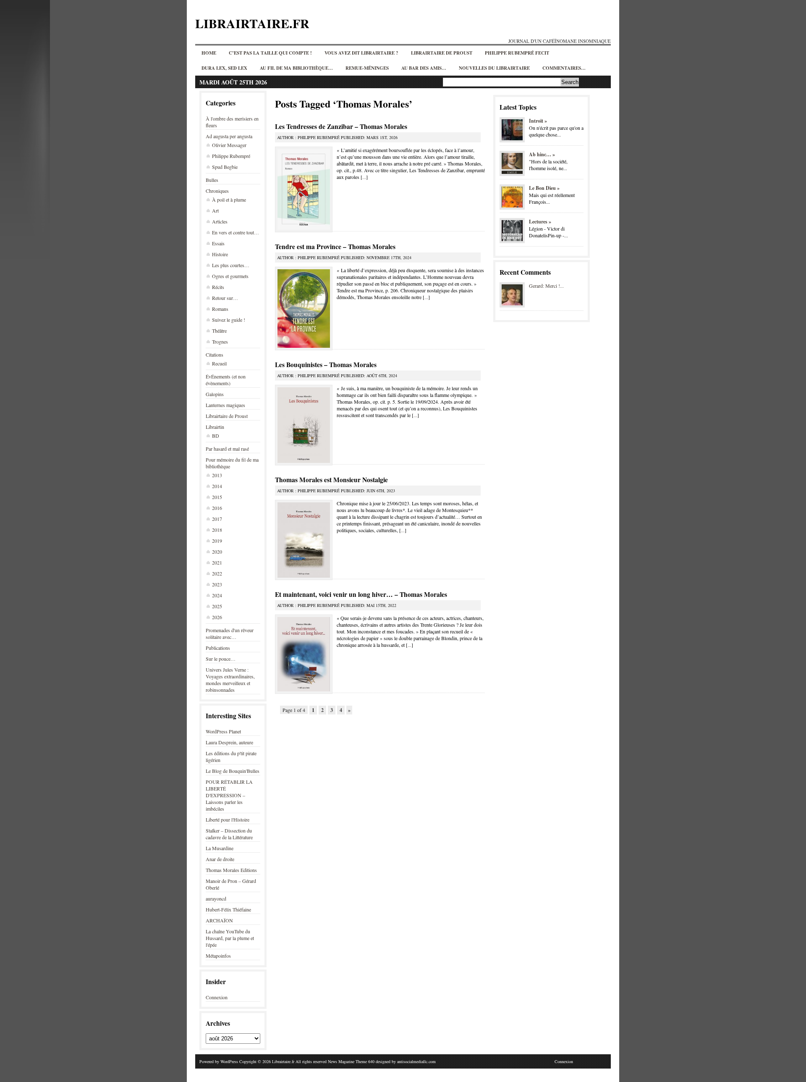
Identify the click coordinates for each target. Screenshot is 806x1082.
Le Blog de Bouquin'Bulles (232, 770)
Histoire (220, 254)
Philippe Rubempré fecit (517, 53)
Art (215, 210)
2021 (217, 562)
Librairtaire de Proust (441, 53)
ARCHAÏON (219, 920)
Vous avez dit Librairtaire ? (361, 53)
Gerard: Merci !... (546, 285)
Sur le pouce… (221, 658)
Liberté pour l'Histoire (227, 819)
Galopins (215, 394)
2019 (217, 540)
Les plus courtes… (230, 265)
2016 (217, 507)
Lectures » (540, 221)
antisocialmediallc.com (416, 1061)
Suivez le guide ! (228, 319)
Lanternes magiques (225, 405)
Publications (218, 647)
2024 (217, 595)
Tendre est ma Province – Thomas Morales (335, 246)
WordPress (229, 1061)
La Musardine (219, 848)
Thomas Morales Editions (231, 870)
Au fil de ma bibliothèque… (296, 68)
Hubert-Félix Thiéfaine (228, 909)
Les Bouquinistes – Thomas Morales (326, 364)
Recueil (219, 363)
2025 (217, 606)
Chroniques (217, 190)
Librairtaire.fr (252, 23)
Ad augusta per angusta (229, 136)
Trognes (220, 341)
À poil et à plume (229, 199)
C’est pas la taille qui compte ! (270, 53)
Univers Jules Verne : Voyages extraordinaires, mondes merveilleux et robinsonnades (230, 679)
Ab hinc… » (542, 154)
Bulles (212, 179)
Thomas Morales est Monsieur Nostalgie (331, 479)
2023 (217, 584)
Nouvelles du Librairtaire (494, 68)
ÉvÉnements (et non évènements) (226, 379)
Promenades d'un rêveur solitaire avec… (230, 633)
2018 (217, 529)
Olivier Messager (229, 145)
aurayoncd (216, 898)
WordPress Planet (223, 731)
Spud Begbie (225, 166)
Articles (220, 221)
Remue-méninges (367, 68)
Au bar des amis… (423, 68)
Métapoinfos (218, 955)
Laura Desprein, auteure (229, 742)
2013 (217, 475)
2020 (217, 551)
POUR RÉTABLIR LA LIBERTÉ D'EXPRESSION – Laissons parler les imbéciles (229, 795)
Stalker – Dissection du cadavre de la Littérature (229, 833)
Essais (218, 243)
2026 (217, 617)
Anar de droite (220, 859)
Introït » (538, 120)
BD (215, 435)
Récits (218, 287)
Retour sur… (225, 297)
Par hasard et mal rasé (227, 448)
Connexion (217, 997)
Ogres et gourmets (230, 276)
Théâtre (219, 330)
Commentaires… (564, 68)
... (364, 176)
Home (209, 53)
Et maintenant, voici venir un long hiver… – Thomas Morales (361, 594)
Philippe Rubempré (231, 155)
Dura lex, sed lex (224, 68)
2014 (217, 486)
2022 (217, 573)
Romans (220, 308)
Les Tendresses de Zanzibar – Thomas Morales (341, 126)
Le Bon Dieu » (544, 188)
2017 (217, 518)
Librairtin (215, 426)
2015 (217, 497)
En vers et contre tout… (235, 232)
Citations (214, 354)
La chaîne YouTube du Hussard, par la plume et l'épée (230, 938)
